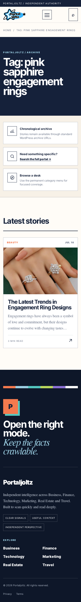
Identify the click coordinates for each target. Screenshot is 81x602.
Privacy (7, 593)
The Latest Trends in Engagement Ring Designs (39, 305)
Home (7, 30)
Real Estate (13, 565)
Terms (19, 593)
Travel (48, 565)
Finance (50, 548)
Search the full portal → (35, 159)
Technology (14, 556)
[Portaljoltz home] (21, 15)
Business (11, 548)
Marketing (52, 556)
